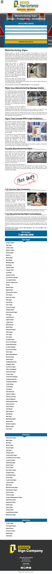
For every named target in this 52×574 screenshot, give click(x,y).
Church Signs (9, 447)
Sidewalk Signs (10, 364)
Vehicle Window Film (12, 401)
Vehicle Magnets (10, 399)
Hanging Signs (10, 309)
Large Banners (10, 317)
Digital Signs (9, 290)
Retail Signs (9, 505)
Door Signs (9, 295)
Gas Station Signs (11, 470)
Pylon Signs (9, 352)
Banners (8, 255)
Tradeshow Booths (11, 379)
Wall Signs (9, 416)
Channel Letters (10, 275)
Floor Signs (9, 304)
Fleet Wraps (9, 302)
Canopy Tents (10, 270)
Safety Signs (9, 359)
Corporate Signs (10, 460)
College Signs (10, 452)
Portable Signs (10, 339)
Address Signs (10, 250)
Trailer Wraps (9, 384)
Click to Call (22, 9)
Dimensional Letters (11, 292)
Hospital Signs (10, 472)
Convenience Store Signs (13, 457)
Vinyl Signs (9, 535)
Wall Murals (9, 414)
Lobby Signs (9, 322)
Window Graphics (11, 424)
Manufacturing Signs (12, 487)
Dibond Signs (9, 287)
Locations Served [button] (25, 564)
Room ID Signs (10, 357)
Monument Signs (11, 329)
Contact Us (31, 9)
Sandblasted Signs (11, 362)
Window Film (9, 421)
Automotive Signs (11, 438)
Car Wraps (9, 272)
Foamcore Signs (10, 307)
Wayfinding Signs (11, 419)
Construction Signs (11, 455)
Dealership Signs (10, 462)
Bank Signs (9, 440)
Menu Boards (9, 324)
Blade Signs (9, 257)
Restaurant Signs (11, 502)
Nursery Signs (10, 492)
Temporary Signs (11, 371)
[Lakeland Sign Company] (26, 548)
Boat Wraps (9, 260)
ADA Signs (9, 245)
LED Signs (9, 314)
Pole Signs (9, 337)
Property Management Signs (14, 497)
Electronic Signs (10, 297)
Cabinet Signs (10, 267)
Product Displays (10, 347)
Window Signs (10, 426)
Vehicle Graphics (10, 394)
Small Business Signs (12, 512)
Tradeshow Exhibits (11, 381)
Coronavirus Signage (12, 277)
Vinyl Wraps (9, 409)
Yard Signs (9, 429)
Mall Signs (9, 485)
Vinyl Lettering (10, 404)
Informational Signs (11, 312)
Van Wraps (9, 389)
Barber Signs (9, 445)
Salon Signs (9, 507)
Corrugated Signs (11, 280)
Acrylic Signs (9, 247)
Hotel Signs (9, 477)
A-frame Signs (10, 242)
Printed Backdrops (11, 344)
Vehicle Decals (10, 391)
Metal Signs (9, 327)
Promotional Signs (11, 349)
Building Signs (10, 262)
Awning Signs (10, 252)
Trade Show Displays (12, 376)
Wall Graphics (10, 411)
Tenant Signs (9, 374)
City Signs (9, 450)
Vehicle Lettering (11, 396)
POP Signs (9, 334)
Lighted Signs (10, 319)
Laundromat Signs (11, 480)
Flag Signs (9, 300)
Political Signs (10, 495)
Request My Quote (25, 41)
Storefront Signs (10, 367)
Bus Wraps (9, 265)
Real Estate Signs (11, 500)
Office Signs (9, 332)
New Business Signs (11, 490)
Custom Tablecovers (12, 282)
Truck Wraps (9, 386)
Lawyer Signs (9, 482)
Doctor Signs (9, 467)
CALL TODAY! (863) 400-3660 (27, 7)
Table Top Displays (11, 369)
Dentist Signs (9, 465)
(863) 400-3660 (25, 84)
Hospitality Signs (11, 475)
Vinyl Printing (9, 406)
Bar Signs (8, 442)
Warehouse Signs (11, 514)
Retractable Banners (11, 354)
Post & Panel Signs (11, 342)
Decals (8, 285)
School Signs (9, 509)
